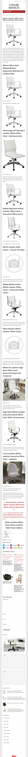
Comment (5, 599)
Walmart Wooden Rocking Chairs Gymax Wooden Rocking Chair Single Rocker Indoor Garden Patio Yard (15, 710)
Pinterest (15, 547)
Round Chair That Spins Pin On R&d (15, 703)
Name (4, 614)
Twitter (7, 545)
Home (4, 14)
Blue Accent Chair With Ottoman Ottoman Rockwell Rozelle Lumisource (15, 691)
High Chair (6, 727)
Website (5, 624)
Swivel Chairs (7, 742)
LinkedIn (7, 547)
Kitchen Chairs (7, 730)
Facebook (15, 545)
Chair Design (15, 755)
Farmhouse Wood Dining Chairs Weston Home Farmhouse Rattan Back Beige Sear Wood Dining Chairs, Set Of (16, 698)
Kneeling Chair (7, 733)
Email (21, 547)
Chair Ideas (8, 14)
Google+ (22, 545)
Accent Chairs (7, 718)
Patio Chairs (6, 739)
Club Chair (6, 724)
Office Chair (6, 736)
